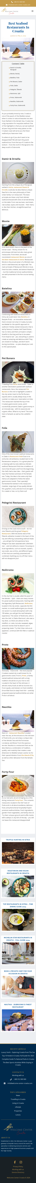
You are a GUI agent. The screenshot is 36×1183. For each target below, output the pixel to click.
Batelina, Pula (14, 77)
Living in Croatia (18, 1103)
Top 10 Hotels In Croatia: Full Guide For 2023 (18, 1056)
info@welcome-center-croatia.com (19, 1083)
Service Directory (18, 1172)
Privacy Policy (18, 1166)
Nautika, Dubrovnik (16, 101)
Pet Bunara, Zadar (16, 81)
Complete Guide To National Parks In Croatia (18, 1059)
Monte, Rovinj (14, 74)
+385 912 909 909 (20, 1079)
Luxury (18, 1115)
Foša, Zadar (14, 85)
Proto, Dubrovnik (16, 97)
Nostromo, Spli (15, 93)
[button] (32, 11)
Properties (18, 1111)
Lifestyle (18, 1107)
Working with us (18, 1075)
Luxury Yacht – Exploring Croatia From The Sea (18, 1052)
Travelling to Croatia (18, 1099)
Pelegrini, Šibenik (16, 89)
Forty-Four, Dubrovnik (17, 105)
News (18, 1095)
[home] (9, 11)
